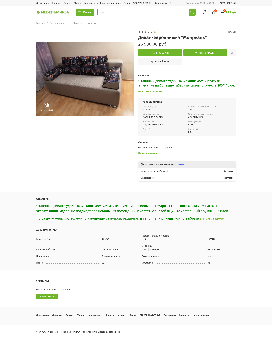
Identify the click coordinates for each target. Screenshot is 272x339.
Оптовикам (161, 3)
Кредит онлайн (201, 315)
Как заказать (91, 3)
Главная (40, 23)
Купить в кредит (205, 52)
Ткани (127, 3)
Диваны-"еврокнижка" (85, 23)
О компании (42, 3)
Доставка (56, 3)
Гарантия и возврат (110, 3)
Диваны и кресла (59, 23)
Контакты (184, 315)
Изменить (179, 164)
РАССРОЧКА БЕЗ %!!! (142, 3)
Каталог (87, 12)
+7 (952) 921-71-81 (227, 3)
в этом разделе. (212, 218)
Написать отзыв (47, 296)
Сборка (77, 3)
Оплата (67, 3)
